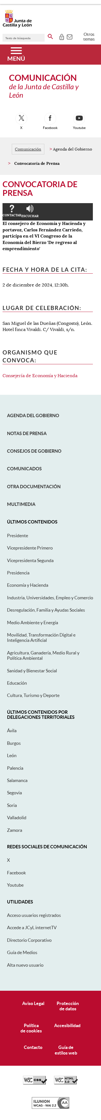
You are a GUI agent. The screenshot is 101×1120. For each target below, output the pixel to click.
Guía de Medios (22, 952)
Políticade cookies (31, 1028)
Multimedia (21, 504)
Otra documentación (34, 486)
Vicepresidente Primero (30, 547)
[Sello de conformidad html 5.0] (66, 1083)
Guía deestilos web (66, 1050)
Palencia (15, 768)
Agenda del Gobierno (33, 415)
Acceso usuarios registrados (34, 915)
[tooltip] (61, 36)
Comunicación (28, 149)
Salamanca (17, 780)
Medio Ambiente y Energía (32, 622)
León (12, 755)
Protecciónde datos (68, 1006)
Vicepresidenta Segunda (30, 560)
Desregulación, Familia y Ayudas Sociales (46, 609)
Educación (17, 682)
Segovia (14, 792)
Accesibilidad (67, 1025)
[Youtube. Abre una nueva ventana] (79, 119)
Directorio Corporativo (29, 940)
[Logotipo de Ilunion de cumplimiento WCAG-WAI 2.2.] (50, 1107)
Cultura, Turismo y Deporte (33, 695)
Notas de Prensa (27, 433)
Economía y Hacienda (27, 585)
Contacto (33, 1047)
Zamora (14, 830)
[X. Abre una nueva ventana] (21, 119)
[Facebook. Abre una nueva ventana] (50, 119)
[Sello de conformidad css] (35, 1083)
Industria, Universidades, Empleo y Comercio (50, 597)
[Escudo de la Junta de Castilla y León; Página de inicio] (17, 26)
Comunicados (24, 468)
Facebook (16, 872)
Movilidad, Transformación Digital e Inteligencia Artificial (41, 637)
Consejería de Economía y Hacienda (40, 376)
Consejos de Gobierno (34, 451)
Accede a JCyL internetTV (32, 927)
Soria (12, 805)
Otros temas (89, 36)
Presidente (17, 535)
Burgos (14, 743)
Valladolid (16, 817)
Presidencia (18, 572)
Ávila (12, 730)
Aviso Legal (33, 1003)
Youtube (15, 884)
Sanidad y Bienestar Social (32, 670)
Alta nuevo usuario (25, 965)
